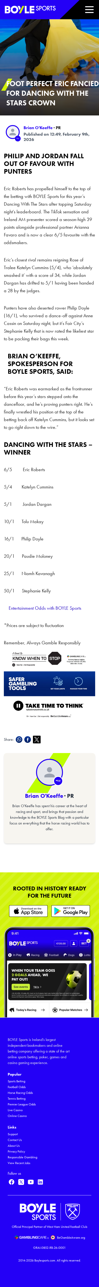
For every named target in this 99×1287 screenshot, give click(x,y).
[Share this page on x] (38, 739)
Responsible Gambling (22, 1157)
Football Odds (17, 1087)
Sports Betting (16, 1081)
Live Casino (15, 1110)
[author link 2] (49, 772)
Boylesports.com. (45, 1260)
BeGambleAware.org (71, 1238)
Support (13, 1134)
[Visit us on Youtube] (31, 1182)
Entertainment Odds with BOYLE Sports (45, 608)
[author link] (13, 132)
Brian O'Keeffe (38, 127)
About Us (14, 1146)
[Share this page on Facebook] (28, 739)
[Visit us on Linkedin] (40, 1182)
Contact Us (15, 1140)
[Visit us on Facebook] (11, 1182)
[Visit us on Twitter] (21, 1182)
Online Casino (17, 1116)
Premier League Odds (22, 1104)
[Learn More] (28, 911)
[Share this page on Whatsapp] (20, 739)
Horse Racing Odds (20, 1093)
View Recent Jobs (19, 1163)
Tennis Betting (16, 1099)
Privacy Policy (16, 1151)
